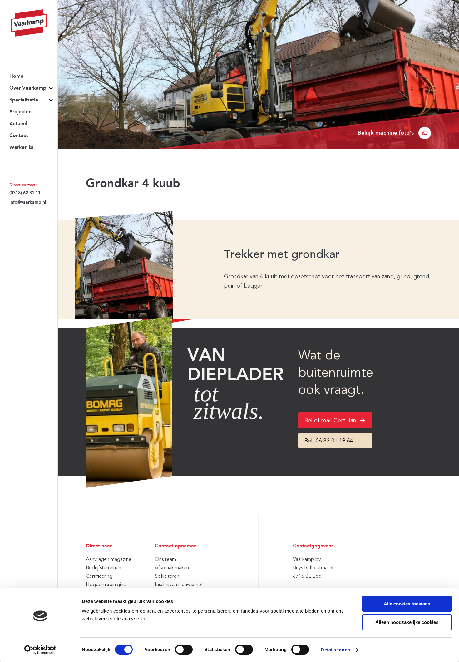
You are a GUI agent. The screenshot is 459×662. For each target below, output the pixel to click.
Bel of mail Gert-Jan (330, 420)
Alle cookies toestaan (407, 603)
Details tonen (335, 649)
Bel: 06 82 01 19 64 (328, 440)
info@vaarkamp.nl (27, 202)
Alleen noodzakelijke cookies (406, 622)
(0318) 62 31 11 (25, 193)
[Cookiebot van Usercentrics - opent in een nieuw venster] (40, 650)
